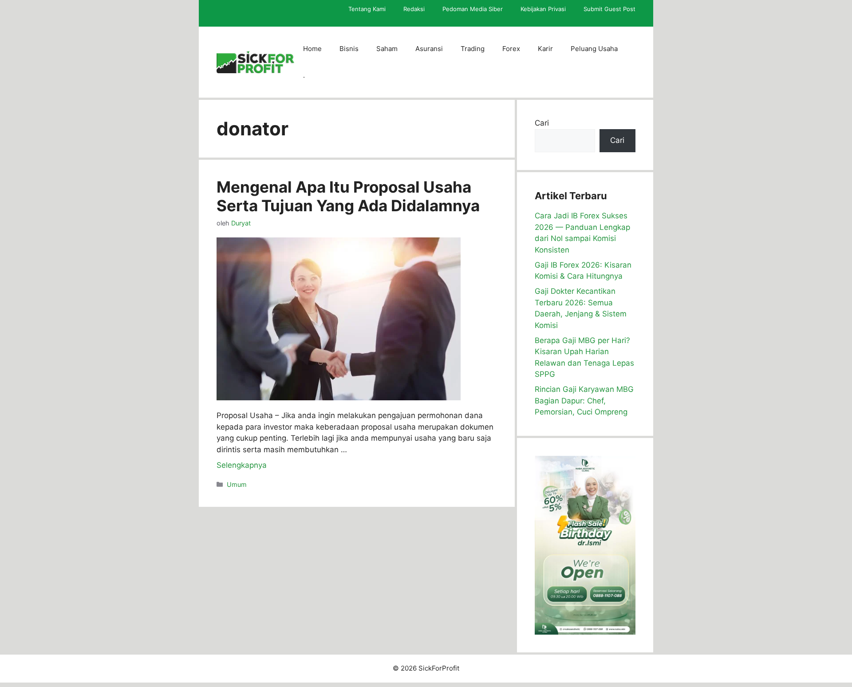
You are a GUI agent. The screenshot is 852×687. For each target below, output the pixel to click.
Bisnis (349, 48)
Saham (387, 48)
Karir (545, 48)
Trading (473, 48)
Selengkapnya (242, 465)
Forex (511, 48)
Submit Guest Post (609, 8)
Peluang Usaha (594, 48)
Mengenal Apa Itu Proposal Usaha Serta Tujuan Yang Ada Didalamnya (348, 196)
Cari (542, 122)
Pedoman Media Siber (472, 8)
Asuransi (429, 48)
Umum (237, 484)
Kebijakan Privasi (543, 8)
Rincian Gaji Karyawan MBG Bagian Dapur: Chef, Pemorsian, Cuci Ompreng (584, 400)
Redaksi (414, 8)
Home (312, 48)
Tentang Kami (367, 8)
